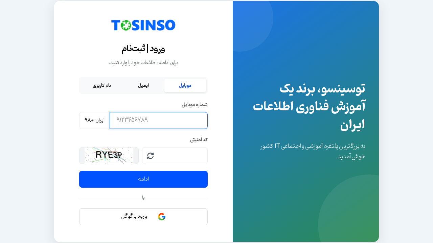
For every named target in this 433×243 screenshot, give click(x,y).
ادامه (143, 179)
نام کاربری (102, 85)
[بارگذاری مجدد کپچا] (150, 156)
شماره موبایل (195, 104)
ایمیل (143, 85)
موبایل (185, 85)
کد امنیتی (199, 139)
